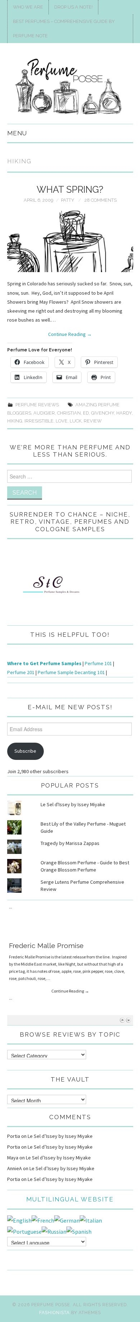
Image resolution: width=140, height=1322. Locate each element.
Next (128, 1020)
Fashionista (54, 1312)
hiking (14, 421)
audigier (44, 413)
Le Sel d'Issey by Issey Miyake (73, 804)
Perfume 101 (98, 663)
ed (86, 413)
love (61, 421)
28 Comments (100, 200)
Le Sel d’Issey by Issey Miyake (60, 1136)
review (93, 421)
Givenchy (102, 413)
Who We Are (28, 7)
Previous (122, 1020)
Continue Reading (70, 334)
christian (69, 413)
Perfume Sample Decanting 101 (71, 672)
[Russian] (54, 1231)
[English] (19, 1220)
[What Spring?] (70, 241)
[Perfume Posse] (70, 86)
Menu (17, 133)
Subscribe (25, 751)
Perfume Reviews (37, 404)
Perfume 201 (20, 672)
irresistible (38, 421)
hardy (124, 413)
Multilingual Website (70, 1199)
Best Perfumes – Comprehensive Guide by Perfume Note (64, 28)
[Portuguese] (24, 1231)
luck (75, 421)
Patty (67, 200)
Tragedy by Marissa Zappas (70, 843)
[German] (67, 1220)
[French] (43, 1220)
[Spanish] (79, 1231)
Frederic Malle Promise (46, 910)
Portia (13, 1136)
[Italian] (91, 1220)
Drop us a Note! (73, 7)
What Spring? (70, 189)
